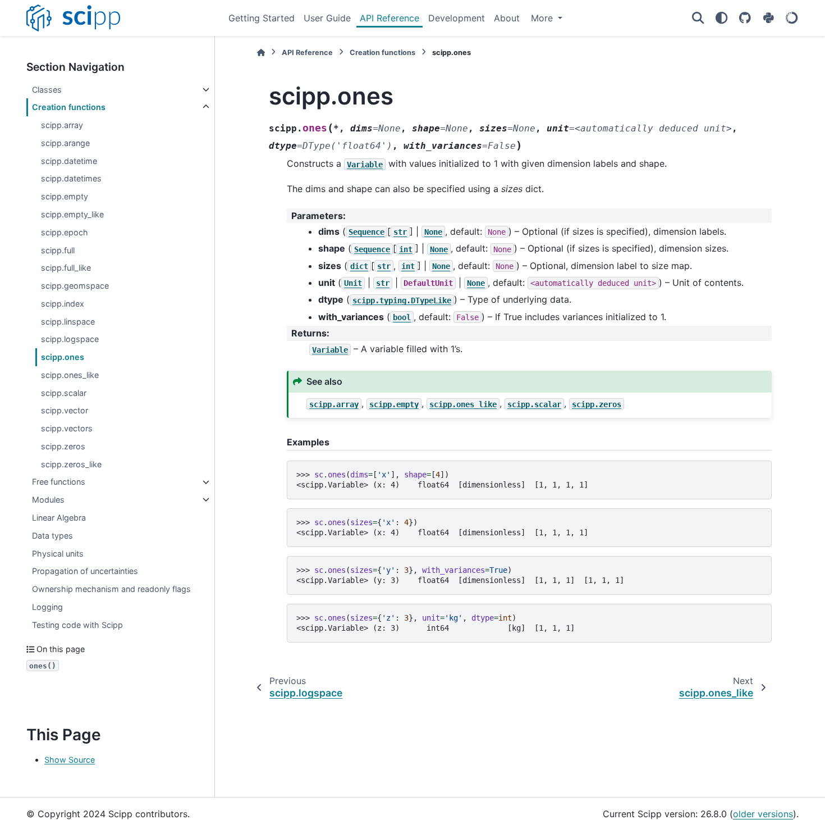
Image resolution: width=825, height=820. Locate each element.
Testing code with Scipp (77, 625)
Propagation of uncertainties (85, 571)
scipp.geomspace (75, 285)
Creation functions (69, 107)
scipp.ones (62, 357)
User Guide (327, 18)
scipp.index (62, 303)
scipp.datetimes (71, 179)
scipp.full (58, 250)
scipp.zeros (63, 446)
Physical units (58, 553)
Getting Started (261, 18)
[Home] (261, 52)
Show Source (69, 759)
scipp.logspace (70, 339)
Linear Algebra (59, 517)
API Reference (389, 18)
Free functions (58, 482)
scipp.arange (65, 143)
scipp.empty (64, 196)
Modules (48, 499)
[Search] (697, 18)
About (507, 18)
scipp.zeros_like (71, 464)
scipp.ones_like (70, 375)
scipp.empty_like (72, 214)
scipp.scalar (63, 393)
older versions (763, 813)
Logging (47, 607)
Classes (47, 89)
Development (456, 18)
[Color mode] (721, 18)
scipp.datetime (69, 161)
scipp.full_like (66, 267)
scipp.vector (64, 410)
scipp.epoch (64, 232)
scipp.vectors (67, 428)
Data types (52, 535)
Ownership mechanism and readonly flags (111, 589)
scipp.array (62, 125)
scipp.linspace (68, 321)
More (543, 18)
